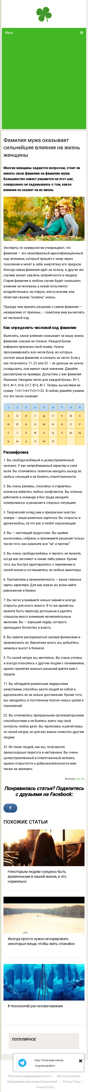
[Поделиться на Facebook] (10, 808)
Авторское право (68, 1076)
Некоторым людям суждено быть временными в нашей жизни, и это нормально (37, 876)
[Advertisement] (44, 83)
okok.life (80, 779)
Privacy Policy (72, 1081)
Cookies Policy (45, 1087)
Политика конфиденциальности (29, 1076)
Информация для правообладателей (32, 1081)
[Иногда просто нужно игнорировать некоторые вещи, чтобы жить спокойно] (44, 915)
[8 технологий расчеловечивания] (44, 982)
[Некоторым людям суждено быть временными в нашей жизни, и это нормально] (44, 847)
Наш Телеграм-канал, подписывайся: (49, 1063)
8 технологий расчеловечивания (35, 1006)
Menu (9, 33)
